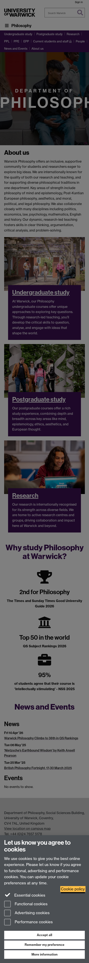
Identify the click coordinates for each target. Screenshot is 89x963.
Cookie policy (73, 889)
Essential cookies (29, 895)
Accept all (44, 935)
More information (44, 954)
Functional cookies (31, 904)
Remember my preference (44, 945)
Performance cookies (33, 922)
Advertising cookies (32, 913)
